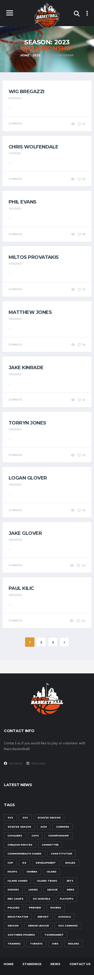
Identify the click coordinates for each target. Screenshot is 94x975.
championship (58, 835)
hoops (12, 871)
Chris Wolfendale (33, 147)
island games (18, 880)
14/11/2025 (15, 153)
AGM (43, 826)
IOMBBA (32, 871)
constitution (61, 853)
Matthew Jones (30, 312)
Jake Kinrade (26, 367)
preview (35, 907)
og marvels (41, 898)
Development (46, 862)
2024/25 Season (49, 817)
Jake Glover (25, 533)
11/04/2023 (15, 263)
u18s (55, 943)
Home (9, 964)
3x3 (25, 817)
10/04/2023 (15, 539)
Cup (10, 862)
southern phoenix (21, 934)
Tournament (54, 934)
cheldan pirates (20, 844)
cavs (35, 835)
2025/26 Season (19, 826)
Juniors (13, 889)
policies (14, 907)
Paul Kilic (21, 588)
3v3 (10, 817)
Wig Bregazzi (26, 91)
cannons (62, 826)
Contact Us (80, 964)
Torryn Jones (27, 423)
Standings (32, 964)
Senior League (38, 925)
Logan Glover (28, 478)
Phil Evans (23, 202)
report (43, 916)
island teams (47, 880)
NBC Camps (16, 898)
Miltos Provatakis (34, 257)
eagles (70, 862)
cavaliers (15, 835)
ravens (55, 907)
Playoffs (66, 898)
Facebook (15, 763)
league (52, 889)
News (55, 964)
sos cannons (68, 925)
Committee (50, 844)
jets (70, 880)
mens (70, 889)
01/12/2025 (15, 98)
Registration (18, 916)
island (51, 871)
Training (14, 943)
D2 (24, 862)
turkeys (36, 943)
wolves (73, 943)
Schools (64, 916)
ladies (33, 889)
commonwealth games (25, 853)
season (13, 925)
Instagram (38, 763)
